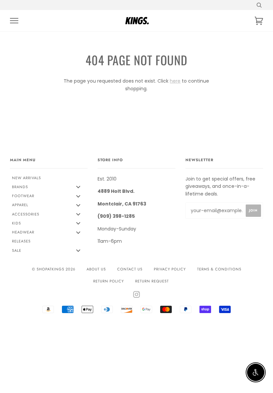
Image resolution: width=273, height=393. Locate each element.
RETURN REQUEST (152, 281)
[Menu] (14, 21)
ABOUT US (96, 269)
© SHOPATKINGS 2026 (53, 269)
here (175, 81)
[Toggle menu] (78, 187)
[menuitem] (49, 178)
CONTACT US (129, 269)
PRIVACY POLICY (170, 269)
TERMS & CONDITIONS (219, 269)
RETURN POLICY (108, 281)
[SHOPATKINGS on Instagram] (136, 295)
